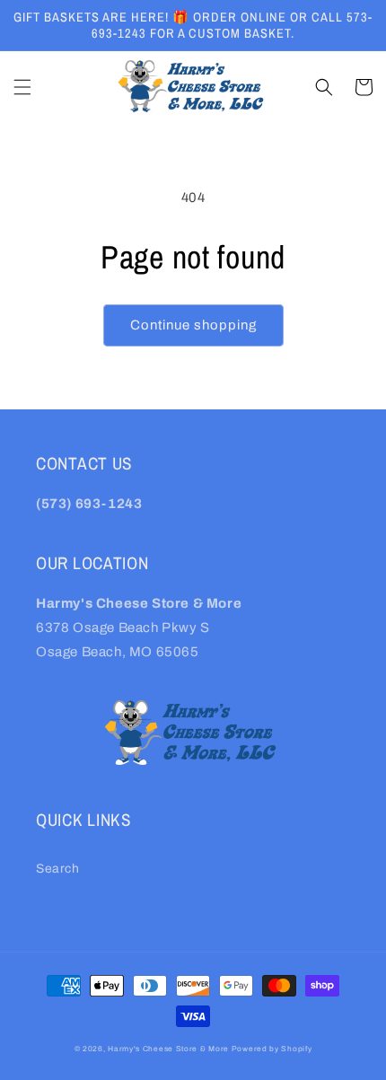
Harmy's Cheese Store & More (168, 1049)
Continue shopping (193, 325)
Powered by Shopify (272, 1049)
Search (58, 868)
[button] (22, 87)
